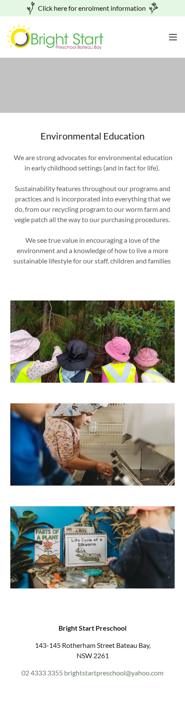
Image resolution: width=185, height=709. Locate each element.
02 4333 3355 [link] (42, 673)
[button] (173, 37)
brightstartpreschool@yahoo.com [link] (113, 673)
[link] (55, 37)
